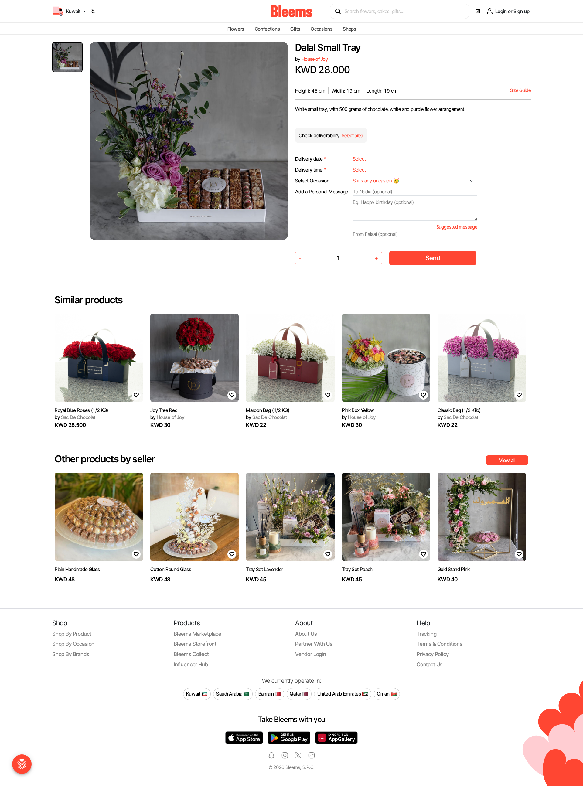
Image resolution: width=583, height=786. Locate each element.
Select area (352, 135)
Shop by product (71, 634)
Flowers (235, 29)
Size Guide (520, 90)
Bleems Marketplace (197, 634)
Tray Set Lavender (264, 569)
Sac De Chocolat (75, 417)
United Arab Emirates (339, 694)
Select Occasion (312, 181)
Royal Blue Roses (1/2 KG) (81, 410)
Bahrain (266, 694)
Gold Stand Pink (454, 569)
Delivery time (310, 170)
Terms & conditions (439, 644)
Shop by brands (70, 654)
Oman (383, 694)
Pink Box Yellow (358, 410)
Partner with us (313, 644)
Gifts (295, 29)
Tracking (427, 634)
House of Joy (315, 59)
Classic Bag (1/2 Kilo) (459, 410)
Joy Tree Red (163, 410)
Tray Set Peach (357, 569)
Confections (267, 29)
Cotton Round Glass (170, 569)
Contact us (429, 664)
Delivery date (310, 159)
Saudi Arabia (229, 694)
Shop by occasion (73, 644)
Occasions (321, 29)
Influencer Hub (191, 664)
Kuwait (193, 694)
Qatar (296, 694)
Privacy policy (433, 654)
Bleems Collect (191, 654)
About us (306, 634)
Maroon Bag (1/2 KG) (267, 410)
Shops (349, 29)
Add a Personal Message (321, 192)
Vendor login (310, 654)
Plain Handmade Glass (77, 569)
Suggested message (456, 227)
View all (507, 460)
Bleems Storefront (195, 644)
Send (432, 258)
